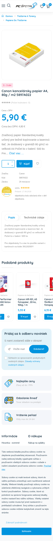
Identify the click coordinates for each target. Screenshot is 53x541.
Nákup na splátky (36, 443)
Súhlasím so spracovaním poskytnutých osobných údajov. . (26, 361)
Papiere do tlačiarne (15, 295)
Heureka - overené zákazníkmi (11, 445)
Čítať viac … (16, 153)
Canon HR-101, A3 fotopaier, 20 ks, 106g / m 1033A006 (16, 303)
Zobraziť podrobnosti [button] (16, 522)
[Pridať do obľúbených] (37, 163)
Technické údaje (34, 217)
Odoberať (39, 349)
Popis (11, 217)
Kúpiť (26, 163)
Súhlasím (26, 531)
